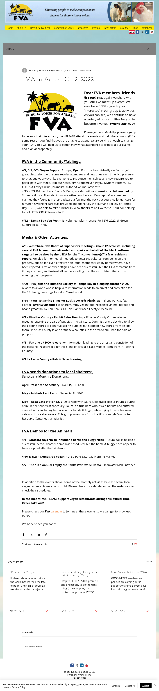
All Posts (10, 49)
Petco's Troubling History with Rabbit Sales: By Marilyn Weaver (79, 574)
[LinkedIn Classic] (147, 32)
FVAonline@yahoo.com (79, 674)
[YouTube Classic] (152, 32)
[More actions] (135, 70)
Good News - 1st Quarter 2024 (129, 572)
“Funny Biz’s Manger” (22, 572)
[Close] (155, 686)
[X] (142, 32)
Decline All (130, 685)
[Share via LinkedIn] (38, 534)
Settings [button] (116, 685)
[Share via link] (46, 534)
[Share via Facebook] (23, 534)
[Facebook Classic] (137, 32)
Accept (145, 685)
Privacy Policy (18, 687)
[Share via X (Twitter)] (31, 534)
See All (148, 561)
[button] (63, 27)
